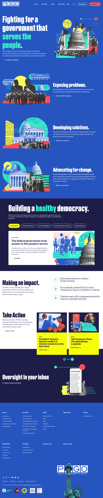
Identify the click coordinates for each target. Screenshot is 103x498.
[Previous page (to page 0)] (64, 359)
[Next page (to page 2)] (72, 359)
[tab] (14, 226)
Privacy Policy (27, 485)
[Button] (74, 4)
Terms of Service (35, 485)
